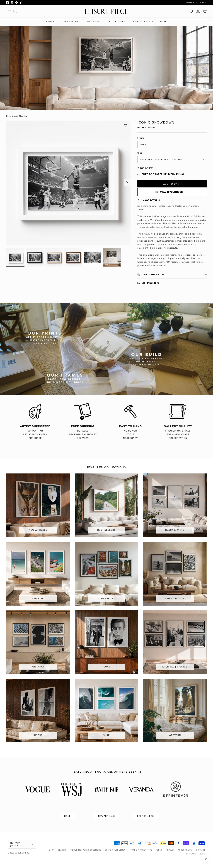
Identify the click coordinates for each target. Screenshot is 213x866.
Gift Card (191, 854)
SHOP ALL (51, 22)
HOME (67, 816)
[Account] (198, 11)
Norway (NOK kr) (195, 2)
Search (62, 850)
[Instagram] (12, 2)
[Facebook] (7, 2)
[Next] (127, 182)
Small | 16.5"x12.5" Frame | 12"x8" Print (161, 159)
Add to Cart (172, 184)
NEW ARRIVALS (72, 22)
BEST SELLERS (95, 22)
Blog (202, 854)
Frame (140, 138)
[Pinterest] (16, 2)
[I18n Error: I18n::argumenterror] (172, 192)
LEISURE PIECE (22, 853)
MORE (163, 22)
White (143, 144)
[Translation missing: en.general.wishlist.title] (191, 11)
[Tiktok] (21, 2)
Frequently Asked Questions (85, 850)
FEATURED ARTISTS (143, 22)
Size (139, 153)
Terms (159, 850)
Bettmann (148, 127)
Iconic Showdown (21, 116)
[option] (68, 183)
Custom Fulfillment (116, 850)
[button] (125, 125)
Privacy (170, 850)
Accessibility (185, 850)
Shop (51, 850)
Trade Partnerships (141, 850)
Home (8, 116)
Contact (200, 850)
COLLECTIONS (117, 22)
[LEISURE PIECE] (106, 11)
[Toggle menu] (9, 11)
